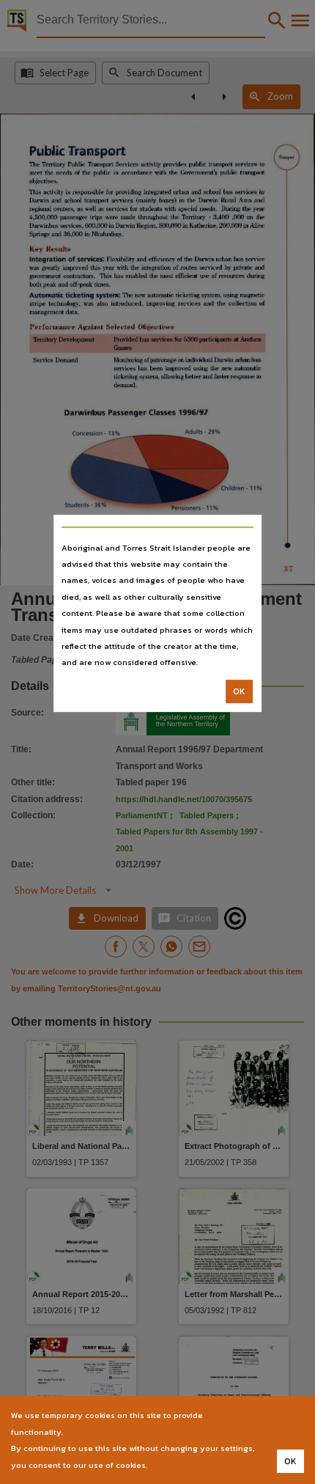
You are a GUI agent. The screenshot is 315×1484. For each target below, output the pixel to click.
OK (239, 691)
